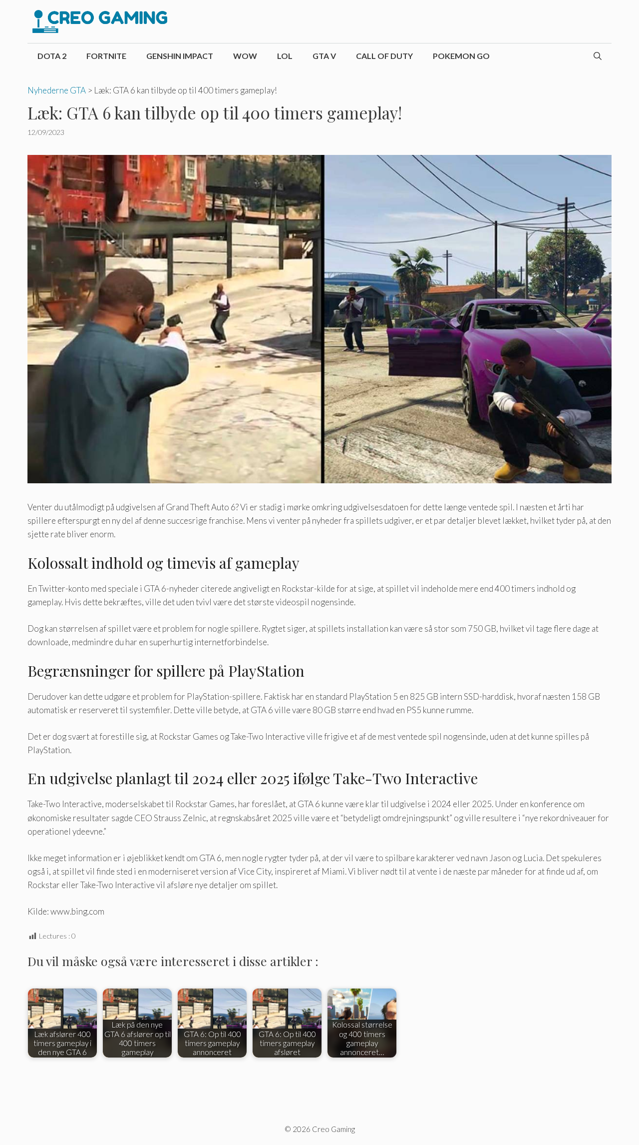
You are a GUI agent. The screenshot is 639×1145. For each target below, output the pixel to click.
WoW (245, 55)
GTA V (324, 55)
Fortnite (106, 55)
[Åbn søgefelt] (598, 55)
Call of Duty (384, 55)
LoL (285, 55)
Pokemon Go (461, 55)
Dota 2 (51, 55)
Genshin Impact (179, 55)
